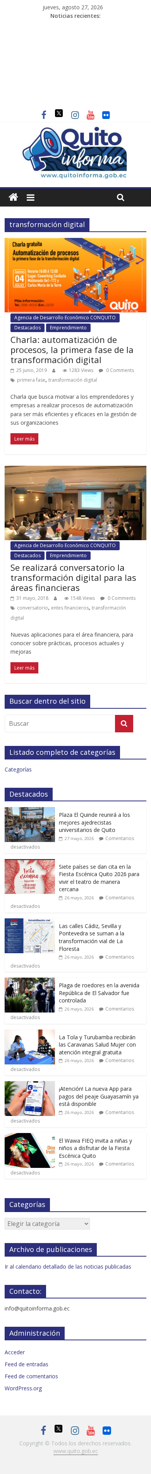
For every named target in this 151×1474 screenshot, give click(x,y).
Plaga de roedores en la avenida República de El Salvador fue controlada (99, 993)
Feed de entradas (26, 1364)
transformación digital (72, 380)
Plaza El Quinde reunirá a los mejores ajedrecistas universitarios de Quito (94, 822)
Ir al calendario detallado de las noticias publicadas (68, 1266)
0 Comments (119, 370)
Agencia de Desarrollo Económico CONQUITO (65, 317)
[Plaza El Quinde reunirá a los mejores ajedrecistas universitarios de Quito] (30, 811)
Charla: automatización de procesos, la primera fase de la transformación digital (72, 350)
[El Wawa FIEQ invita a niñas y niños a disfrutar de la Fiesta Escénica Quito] (30, 1137)
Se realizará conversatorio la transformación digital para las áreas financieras (73, 577)
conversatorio (32, 607)
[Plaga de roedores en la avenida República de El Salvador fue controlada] (30, 981)
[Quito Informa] (76, 130)
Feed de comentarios (31, 1376)
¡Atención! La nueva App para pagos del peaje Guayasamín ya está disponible (99, 1096)
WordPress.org (23, 1388)
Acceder (15, 1352)
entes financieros (70, 607)
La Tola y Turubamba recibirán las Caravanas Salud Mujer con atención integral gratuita (97, 1044)
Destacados (27, 327)
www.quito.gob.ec (75, 1451)
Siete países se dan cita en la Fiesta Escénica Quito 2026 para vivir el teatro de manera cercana (99, 878)
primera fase (31, 380)
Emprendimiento (68, 327)
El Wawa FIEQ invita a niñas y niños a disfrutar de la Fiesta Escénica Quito (95, 1148)
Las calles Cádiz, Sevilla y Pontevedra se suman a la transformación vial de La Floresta (91, 937)
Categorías (18, 769)
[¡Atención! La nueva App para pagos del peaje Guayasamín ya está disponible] (30, 1085)
